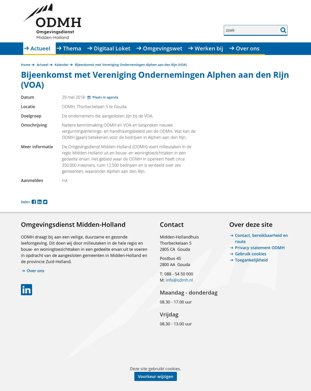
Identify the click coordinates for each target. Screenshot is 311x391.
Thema (72, 48)
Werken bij (209, 48)
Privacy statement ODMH (260, 247)
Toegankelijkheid (251, 260)
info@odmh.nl (179, 280)
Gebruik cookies (250, 253)
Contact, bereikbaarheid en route (261, 238)
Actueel (40, 48)
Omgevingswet (162, 48)
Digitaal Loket (112, 48)
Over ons (248, 48)
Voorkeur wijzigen (155, 376)
